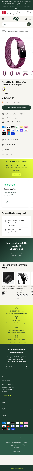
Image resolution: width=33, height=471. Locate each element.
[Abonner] (26, 366)
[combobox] (16, 24)
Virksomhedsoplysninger (10, 445)
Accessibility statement (24, 445)
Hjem (3, 30)
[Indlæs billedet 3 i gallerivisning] (19, 73)
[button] (3, 19)
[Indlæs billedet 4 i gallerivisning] (26, 73)
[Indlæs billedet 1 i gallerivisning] (5, 73)
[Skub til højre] (30, 52)
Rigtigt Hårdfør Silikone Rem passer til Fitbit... (15, 32)
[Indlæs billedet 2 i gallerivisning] (12, 73)
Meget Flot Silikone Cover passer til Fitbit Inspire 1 (21, 288)
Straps (18, 451)
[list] (16, 13)
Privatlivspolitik (10, 442)
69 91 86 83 (7, 395)
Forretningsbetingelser (21, 442)
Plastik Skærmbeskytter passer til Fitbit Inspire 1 (8, 287)
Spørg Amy (16, 256)
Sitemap (17, 447)
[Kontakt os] (26, 19)
